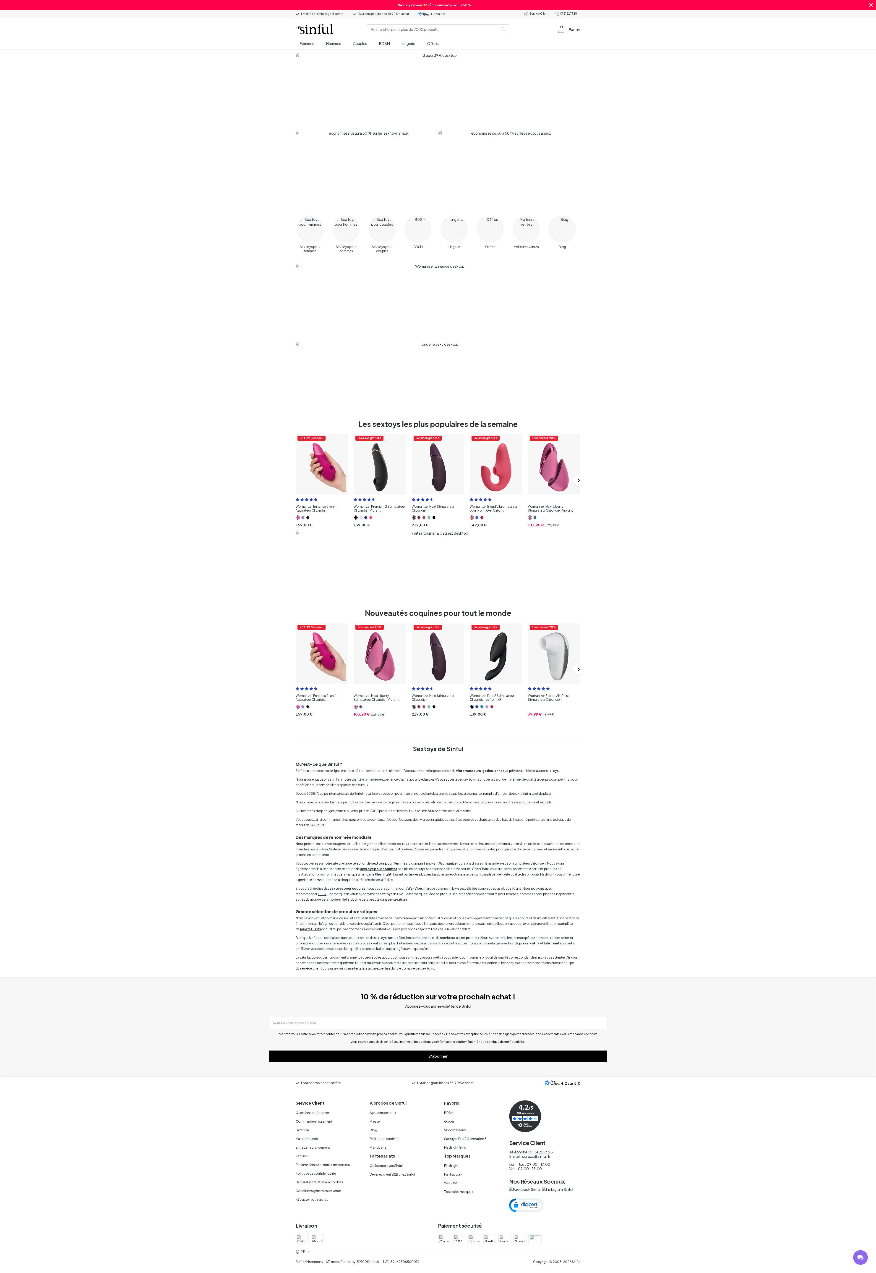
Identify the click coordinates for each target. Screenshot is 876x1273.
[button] (871, 5)
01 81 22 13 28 (568, 13)
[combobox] (433, 29)
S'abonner (438, 1056)
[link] (298, 517)
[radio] (297, 499)
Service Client (538, 13)
